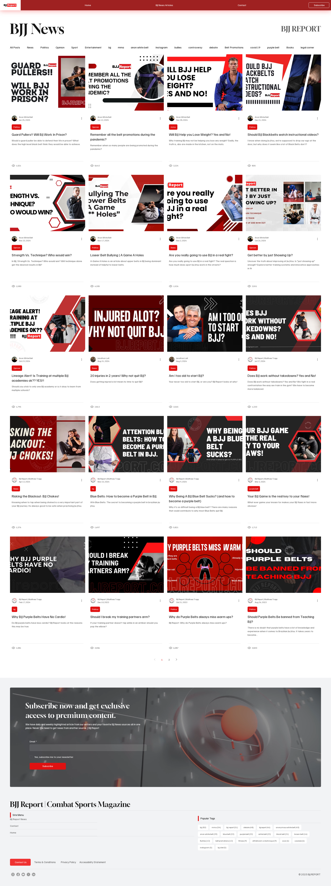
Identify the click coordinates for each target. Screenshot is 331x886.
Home (13, 832)
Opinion (60, 47)
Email (33, 741)
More (304, 47)
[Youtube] (23, 874)
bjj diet (223, 847)
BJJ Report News (18, 819)
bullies (178, 47)
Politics (44, 47)
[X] (28, 874)
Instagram (162, 47)
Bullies (206, 840)
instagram (207, 847)
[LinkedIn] (33, 874)
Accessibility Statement (92, 862)
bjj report (233, 827)
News (30, 47)
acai (286, 840)
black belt (283, 834)
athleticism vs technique (265, 840)
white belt (265, 834)
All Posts (15, 47)
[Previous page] (155, 659)
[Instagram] (13, 874)
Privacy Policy (68, 862)
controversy (195, 47)
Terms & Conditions (45, 862)
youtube (301, 840)
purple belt (273, 47)
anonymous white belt (288, 827)
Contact (14, 825)
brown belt (301, 834)
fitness (243, 840)
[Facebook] (18, 874)
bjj (109, 47)
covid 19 (255, 47)
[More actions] (83, 118)
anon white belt (140, 47)
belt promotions (225, 840)
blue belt (229, 834)
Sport (74, 47)
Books (290, 47)
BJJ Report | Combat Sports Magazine (70, 804)
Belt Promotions (234, 47)
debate (213, 47)
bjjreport (265, 827)
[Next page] (176, 659)
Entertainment (93, 47)
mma (121, 47)
